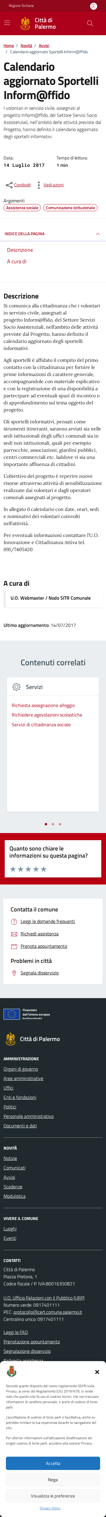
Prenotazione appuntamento (32, 1341)
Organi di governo (21, 1068)
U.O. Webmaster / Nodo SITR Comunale (51, 597)
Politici (10, 1106)
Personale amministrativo (29, 1116)
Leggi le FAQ (16, 1332)
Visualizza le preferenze (53, 1495)
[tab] (46, 824)
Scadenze (13, 1186)
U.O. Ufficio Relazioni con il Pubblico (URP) (44, 1297)
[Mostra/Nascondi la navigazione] (7, 22)
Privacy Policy (50, 1508)
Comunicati (14, 1167)
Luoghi (10, 1228)
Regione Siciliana (21, 5)
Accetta (53, 1463)
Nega (53, 1479)
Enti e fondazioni (20, 1097)
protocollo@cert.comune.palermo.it (48, 1312)
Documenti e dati (20, 1125)
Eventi (10, 1238)
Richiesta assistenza (23, 1360)
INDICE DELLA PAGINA (24, 233)
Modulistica (15, 1196)
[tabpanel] (53, 748)
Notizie (10, 1158)
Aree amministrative (23, 1078)
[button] (97, 1371)
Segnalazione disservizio (27, 1351)
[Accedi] (94, 6)
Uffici (8, 1087)
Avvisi (9, 1177)
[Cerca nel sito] (90, 23)
